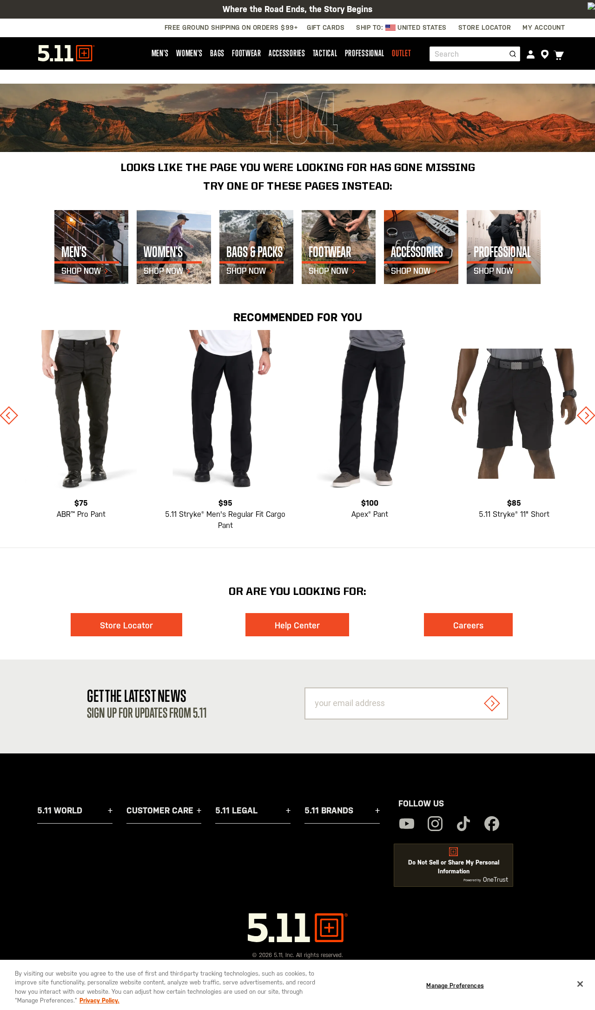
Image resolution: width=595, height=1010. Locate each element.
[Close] (580, 984)
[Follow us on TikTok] (463, 824)
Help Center (297, 625)
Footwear (246, 53)
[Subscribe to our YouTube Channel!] (406, 824)
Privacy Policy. (99, 1000)
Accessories (287, 53)
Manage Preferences (454, 985)
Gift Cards (325, 27)
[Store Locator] (544, 54)
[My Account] (530, 54)
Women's (189, 53)
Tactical (325, 53)
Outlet (401, 53)
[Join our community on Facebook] (491, 824)
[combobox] (475, 53)
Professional (365, 53)
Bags (217, 53)
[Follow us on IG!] (435, 824)
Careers (468, 625)
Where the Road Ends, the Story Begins (297, 9)
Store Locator (126, 625)
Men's (160, 53)
